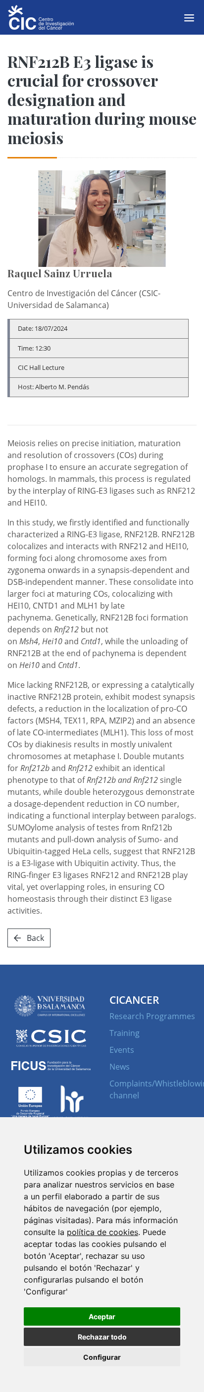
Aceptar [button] (102, 1316)
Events (121, 1049)
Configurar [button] (102, 1357)
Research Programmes (152, 1016)
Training (124, 1033)
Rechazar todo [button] (102, 1337)
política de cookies (102, 1232)
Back (34, 937)
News (119, 1066)
